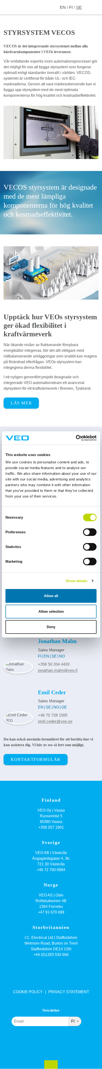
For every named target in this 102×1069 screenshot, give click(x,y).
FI (71, 7)
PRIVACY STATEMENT (68, 992)
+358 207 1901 (51, 827)
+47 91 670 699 (51, 912)
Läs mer (21, 403)
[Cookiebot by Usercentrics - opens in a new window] (76, 438)
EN (63, 7)
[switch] (90, 532)
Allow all (51, 596)
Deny (51, 627)
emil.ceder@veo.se (55, 721)
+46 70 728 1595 (52, 715)
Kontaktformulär (35, 759)
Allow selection (51, 611)
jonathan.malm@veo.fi (58, 670)
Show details (76, 581)
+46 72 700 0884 (51, 870)
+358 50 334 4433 (54, 664)
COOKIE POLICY (28, 992)
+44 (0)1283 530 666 (51, 955)
